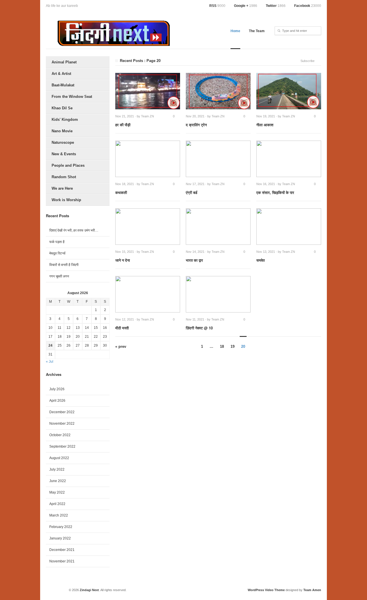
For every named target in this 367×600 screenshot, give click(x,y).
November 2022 (62, 424)
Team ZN (147, 116)
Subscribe (307, 61)
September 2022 (62, 446)
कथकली (121, 192)
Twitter (276, 6)
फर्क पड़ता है (57, 242)
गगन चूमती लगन (59, 276)
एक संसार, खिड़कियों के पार (275, 192)
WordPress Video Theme (266, 590)
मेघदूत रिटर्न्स (57, 253)
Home (235, 31)
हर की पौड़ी (122, 124)
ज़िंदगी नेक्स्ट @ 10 (199, 328)
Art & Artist (61, 73)
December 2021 (62, 550)
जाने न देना (122, 260)
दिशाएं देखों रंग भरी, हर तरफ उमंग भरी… (73, 230)
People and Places (68, 165)
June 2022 (57, 481)
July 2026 (57, 389)
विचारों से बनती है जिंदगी (64, 265)
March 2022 (58, 515)
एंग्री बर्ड (191, 192)
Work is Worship (66, 200)
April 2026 (57, 401)
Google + (245, 6)
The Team (257, 31)
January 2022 (60, 538)
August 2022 (59, 458)
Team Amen (312, 590)
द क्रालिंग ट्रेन (196, 124)
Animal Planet (64, 62)
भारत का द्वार (194, 260)
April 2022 (57, 504)
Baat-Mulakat (63, 85)
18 (222, 346)
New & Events (64, 154)
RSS (217, 6)
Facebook (307, 6)
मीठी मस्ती (122, 328)
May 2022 (57, 492)
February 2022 (60, 527)
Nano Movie (62, 131)
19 (233, 346)
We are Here (62, 188)
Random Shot (64, 177)
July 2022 (57, 469)
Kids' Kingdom (65, 119)
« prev (120, 346)
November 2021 (62, 561)
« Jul (49, 362)
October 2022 (60, 435)
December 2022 (62, 412)
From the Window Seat (72, 96)
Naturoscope (63, 142)
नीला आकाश (264, 124)
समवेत (260, 260)
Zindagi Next (89, 590)
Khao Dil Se (62, 108)
